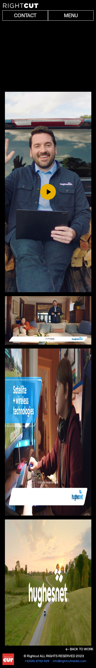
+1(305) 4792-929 (37, 661)
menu (71, 15)
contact (25, 15)
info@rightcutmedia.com (69, 661)
